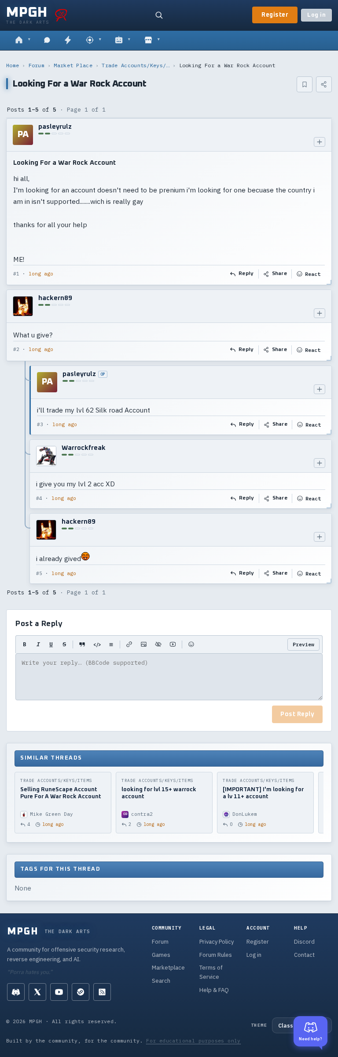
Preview (303, 644)
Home (12, 65)
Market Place (73, 65)
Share (279, 273)
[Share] (324, 84)
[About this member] (319, 142)
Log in (316, 15)
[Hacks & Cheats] (93, 40)
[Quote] (82, 644)
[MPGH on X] (37, 992)
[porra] (61, 14)
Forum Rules (215, 955)
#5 (39, 573)
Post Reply (297, 714)
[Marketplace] (152, 40)
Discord (304, 941)
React (312, 274)
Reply (246, 273)
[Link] (129, 644)
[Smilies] (191, 644)
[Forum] (23, 40)
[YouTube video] (173, 644)
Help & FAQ (214, 990)
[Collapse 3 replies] (25, 475)
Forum (37, 65)
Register (274, 15)
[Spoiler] (158, 644)
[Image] (144, 644)
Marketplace (168, 967)
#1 (16, 274)
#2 (16, 349)
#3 (40, 424)
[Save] (304, 84)
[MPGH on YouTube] (59, 992)
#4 (39, 498)
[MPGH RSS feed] (102, 992)
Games (161, 955)
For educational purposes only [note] (193, 1040)
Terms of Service (211, 972)
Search (161, 981)
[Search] (159, 15)
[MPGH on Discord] (16, 992)
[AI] (122, 40)
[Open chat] (47, 40)
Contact (304, 955)
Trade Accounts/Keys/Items (135, 65)
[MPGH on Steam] (80, 992)
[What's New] (68, 40)
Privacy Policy (216, 941)
